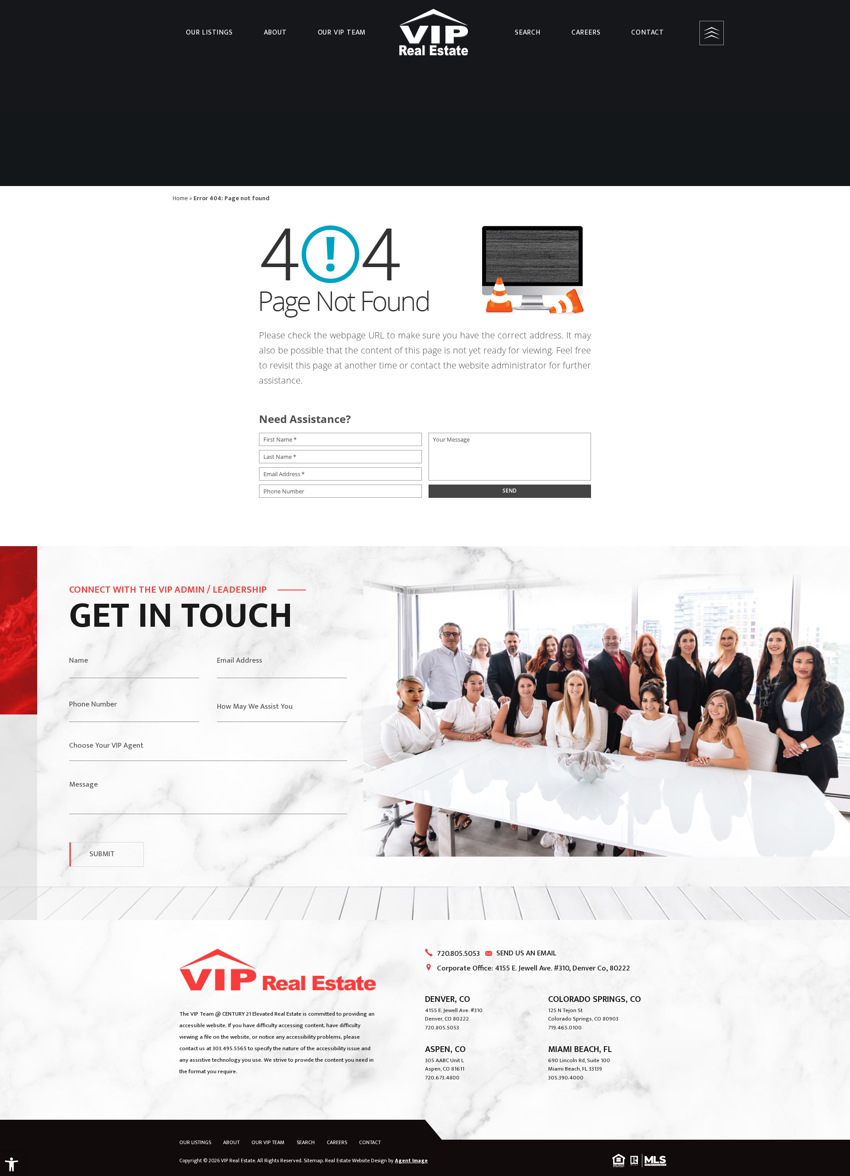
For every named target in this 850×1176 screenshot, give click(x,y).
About (275, 32)
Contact (647, 32)
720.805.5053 (458, 953)
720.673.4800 (442, 1078)
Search (528, 32)
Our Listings (209, 32)
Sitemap (313, 1160)
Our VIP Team (342, 32)
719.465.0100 (565, 1027)
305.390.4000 (565, 1078)
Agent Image (411, 1160)
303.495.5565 (229, 1048)
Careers (586, 32)
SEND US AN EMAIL (526, 953)
